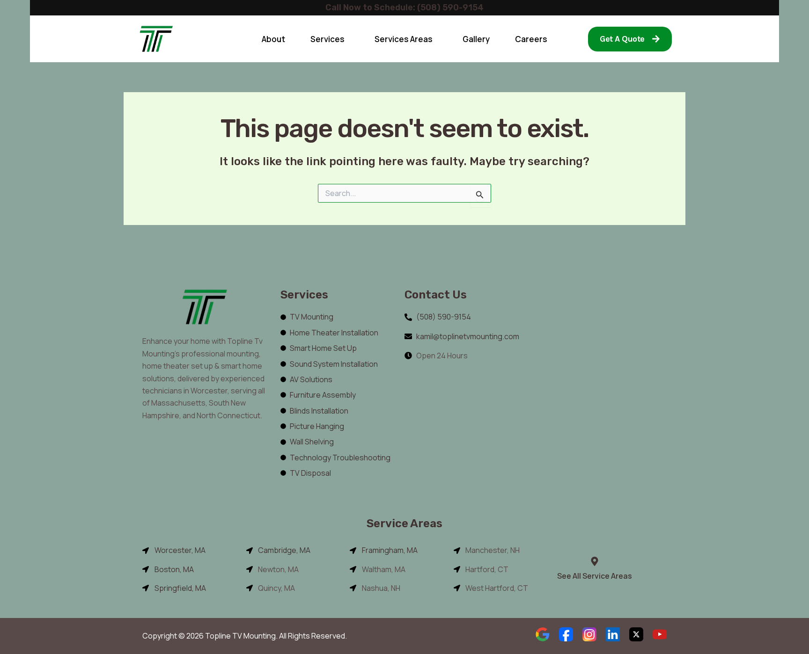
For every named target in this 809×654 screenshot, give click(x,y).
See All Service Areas (594, 576)
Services (327, 39)
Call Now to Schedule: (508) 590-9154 (404, 7)
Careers (531, 39)
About (273, 39)
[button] (329, 39)
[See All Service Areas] (594, 561)
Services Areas (404, 39)
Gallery (476, 39)
